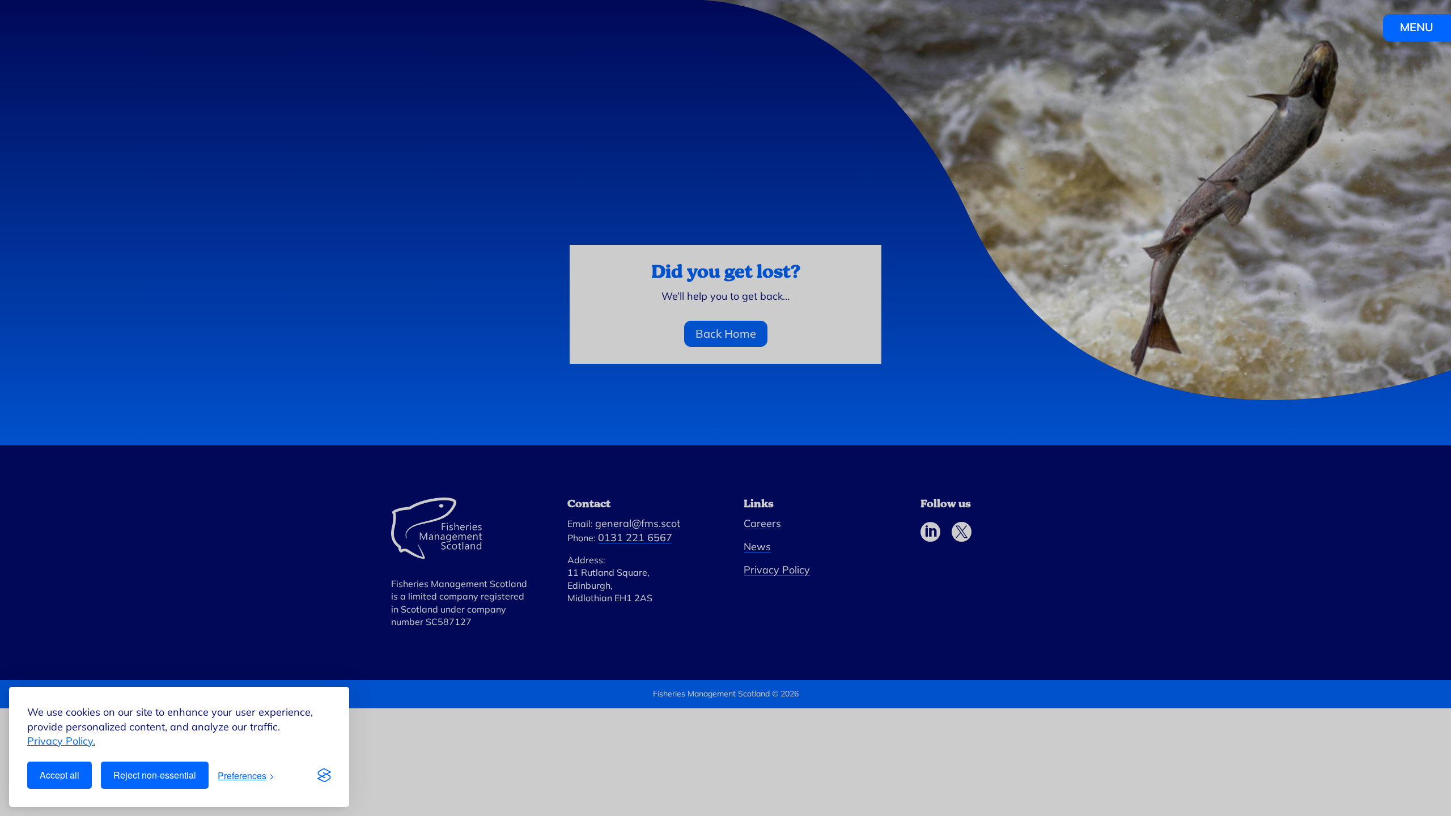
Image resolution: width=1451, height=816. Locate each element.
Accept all (59, 774)
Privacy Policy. (61, 740)
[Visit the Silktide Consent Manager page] (324, 775)
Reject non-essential (154, 774)
